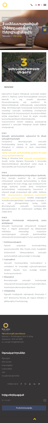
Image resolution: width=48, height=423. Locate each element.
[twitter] (39, 384)
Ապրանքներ (7, 365)
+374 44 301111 (16, 339)
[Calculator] (45, 30)
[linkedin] (34, 384)
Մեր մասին (6, 362)
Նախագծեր (7, 369)
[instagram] (25, 384)
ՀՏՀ (3, 372)
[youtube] (30, 384)
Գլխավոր (6, 36)
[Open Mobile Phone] (32, 5)
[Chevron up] (34, 419)
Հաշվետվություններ (10, 376)
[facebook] (21, 384)
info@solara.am (17, 342)
